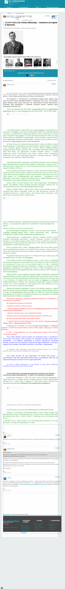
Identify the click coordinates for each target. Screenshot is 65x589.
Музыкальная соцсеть (17, 2)
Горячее (7, 16)
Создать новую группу (39, 528)
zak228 (9, 477)
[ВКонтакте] (30, 75)
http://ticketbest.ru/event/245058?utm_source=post (33, 484)
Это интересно (25, 16)
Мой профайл (25, 527)
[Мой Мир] (34, 75)
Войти (9, 13)
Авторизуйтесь (7, 514)
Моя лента (30, 16)
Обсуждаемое (14, 16)
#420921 (57, 448)
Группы (8, 7)
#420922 (57, 476)
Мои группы (38, 524)
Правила (51, 525)
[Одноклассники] (32, 75)
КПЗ (37, 7)
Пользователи (23, 7)
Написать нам (53, 524)
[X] (27, 75)
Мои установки (25, 529)
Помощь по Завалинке (52, 528)
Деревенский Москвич (25, 531)
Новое (20, 16)
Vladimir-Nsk (10, 84)
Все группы (38, 525)
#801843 (54, 84)
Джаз (17, 19)
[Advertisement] (12, 502)
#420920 (57, 435)
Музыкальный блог (53, 7)
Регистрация (20, 13)
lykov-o (9, 435)
